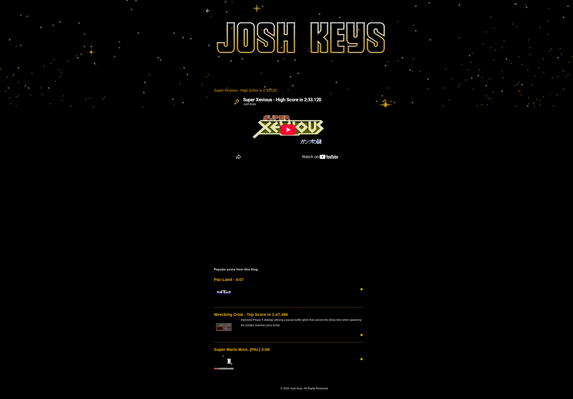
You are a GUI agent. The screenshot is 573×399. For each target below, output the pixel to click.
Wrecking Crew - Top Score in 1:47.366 (251, 314)
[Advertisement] (389, 145)
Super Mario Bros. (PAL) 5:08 (241, 349)
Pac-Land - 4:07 (229, 279)
